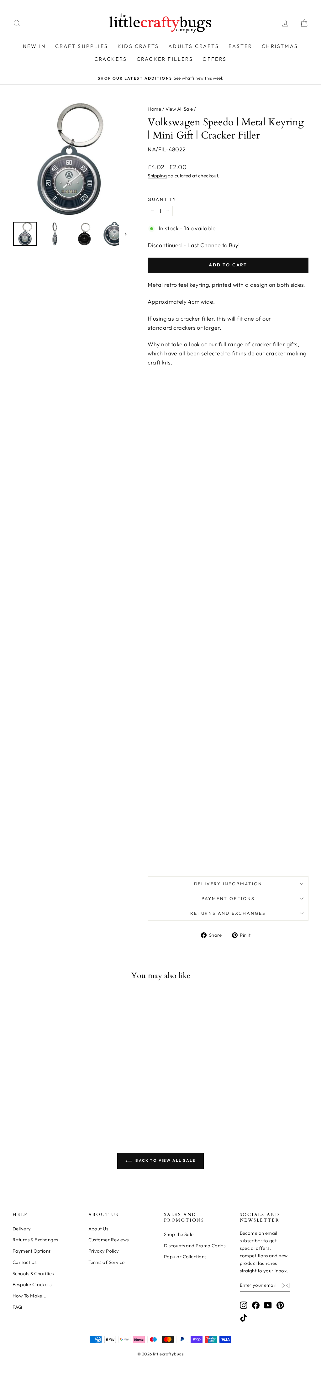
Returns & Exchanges (35, 1240)
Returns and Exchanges (228, 913)
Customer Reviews (108, 1240)
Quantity (162, 199)
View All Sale (179, 109)
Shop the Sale (179, 1234)
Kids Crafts (138, 46)
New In (34, 46)
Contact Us (25, 1262)
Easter (240, 46)
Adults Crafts (193, 46)
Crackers (110, 59)
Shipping (157, 176)
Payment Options (228, 898)
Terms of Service (106, 1262)
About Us (98, 1229)
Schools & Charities (33, 1273)
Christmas (280, 46)
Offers (215, 59)
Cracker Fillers (165, 59)
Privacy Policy (103, 1251)
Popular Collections (185, 1257)
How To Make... (29, 1296)
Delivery (22, 1229)
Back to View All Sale (165, 1160)
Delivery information (228, 884)
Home (154, 109)
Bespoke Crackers (32, 1284)
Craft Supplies (81, 46)
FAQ (17, 1307)
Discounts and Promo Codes (194, 1246)
